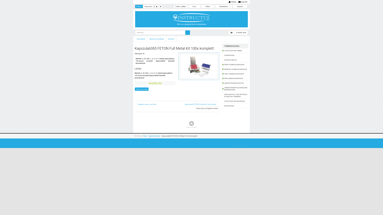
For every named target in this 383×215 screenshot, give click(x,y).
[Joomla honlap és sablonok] (240, 142)
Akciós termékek (156, 39)
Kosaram (240, 6)
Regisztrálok (148, 6)
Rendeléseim (224, 6)
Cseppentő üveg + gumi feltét (147, 104)
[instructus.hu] (191, 17)
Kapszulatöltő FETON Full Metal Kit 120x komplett (200, 104)
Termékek (141, 39)
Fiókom (207, 6)
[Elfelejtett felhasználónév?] (160, 6)
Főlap (145, 136)
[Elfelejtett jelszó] (156, 6)
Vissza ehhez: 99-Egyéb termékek (207, 108)
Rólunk (171, 39)
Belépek (139, 6)
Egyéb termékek (154, 136)
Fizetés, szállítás (180, 6)
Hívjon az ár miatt (141, 89)
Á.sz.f (194, 6)
